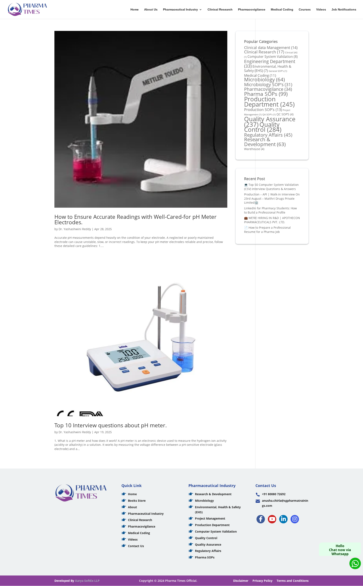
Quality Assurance (208, 544)
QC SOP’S (284, 114)
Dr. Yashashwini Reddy (75, 229)
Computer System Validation (272, 56)
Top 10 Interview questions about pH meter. (110, 425)
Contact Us (136, 546)
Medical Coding (282, 9)
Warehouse (254, 149)
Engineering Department (269, 63)
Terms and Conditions (293, 581)
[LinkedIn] (283, 519)
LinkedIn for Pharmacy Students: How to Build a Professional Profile (270, 210)
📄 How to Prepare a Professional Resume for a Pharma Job (267, 230)
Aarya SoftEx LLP (87, 581)
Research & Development (265, 142)
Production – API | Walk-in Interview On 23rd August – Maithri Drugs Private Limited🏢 (272, 198)
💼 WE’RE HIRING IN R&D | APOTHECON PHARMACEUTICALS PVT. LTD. (272, 220)
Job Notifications (343, 9)
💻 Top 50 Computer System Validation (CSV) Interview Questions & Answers (271, 187)
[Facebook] (260, 519)
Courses (305, 9)
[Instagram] (295, 519)
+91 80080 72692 (273, 494)
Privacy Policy (262, 581)
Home (134, 9)
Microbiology (264, 79)
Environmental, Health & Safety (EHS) (267, 68)
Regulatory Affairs (268, 135)
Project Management (210, 518)
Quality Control (262, 127)
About (132, 507)
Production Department (269, 101)
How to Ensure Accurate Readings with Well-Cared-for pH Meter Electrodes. (135, 219)
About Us (151, 9)
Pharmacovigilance (251, 9)
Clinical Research (220, 9)
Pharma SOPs (266, 93)
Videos (321, 9)
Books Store (137, 501)
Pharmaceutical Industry (180, 9)
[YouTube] (272, 519)
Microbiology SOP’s (268, 84)
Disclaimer (240, 581)
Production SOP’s (263, 109)
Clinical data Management (270, 47)
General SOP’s (278, 71)
